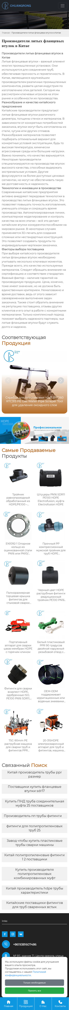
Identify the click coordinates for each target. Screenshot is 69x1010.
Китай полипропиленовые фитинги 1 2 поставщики (34, 857)
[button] (61, 380)
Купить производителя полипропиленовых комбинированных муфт (34, 874)
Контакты (60, 1003)
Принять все (34, 990)
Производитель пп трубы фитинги (33, 816)
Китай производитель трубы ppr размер (34, 774)
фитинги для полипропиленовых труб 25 (34, 828)
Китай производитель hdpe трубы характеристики (34, 890)
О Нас (43, 1003)
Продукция (26, 1003)
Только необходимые (34, 982)
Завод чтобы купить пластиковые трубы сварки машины (34, 843)
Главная (6, 33)
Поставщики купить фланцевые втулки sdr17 (34, 789)
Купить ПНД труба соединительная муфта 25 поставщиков (34, 803)
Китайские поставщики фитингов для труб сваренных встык (34, 905)
